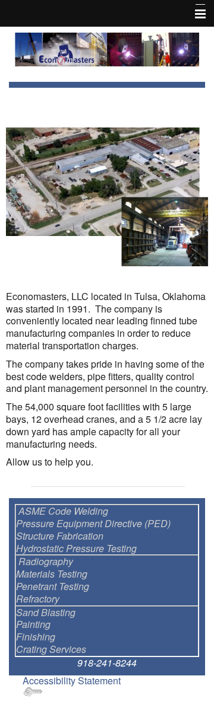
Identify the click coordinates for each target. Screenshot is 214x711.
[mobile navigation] (195, 14)
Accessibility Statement (72, 680)
